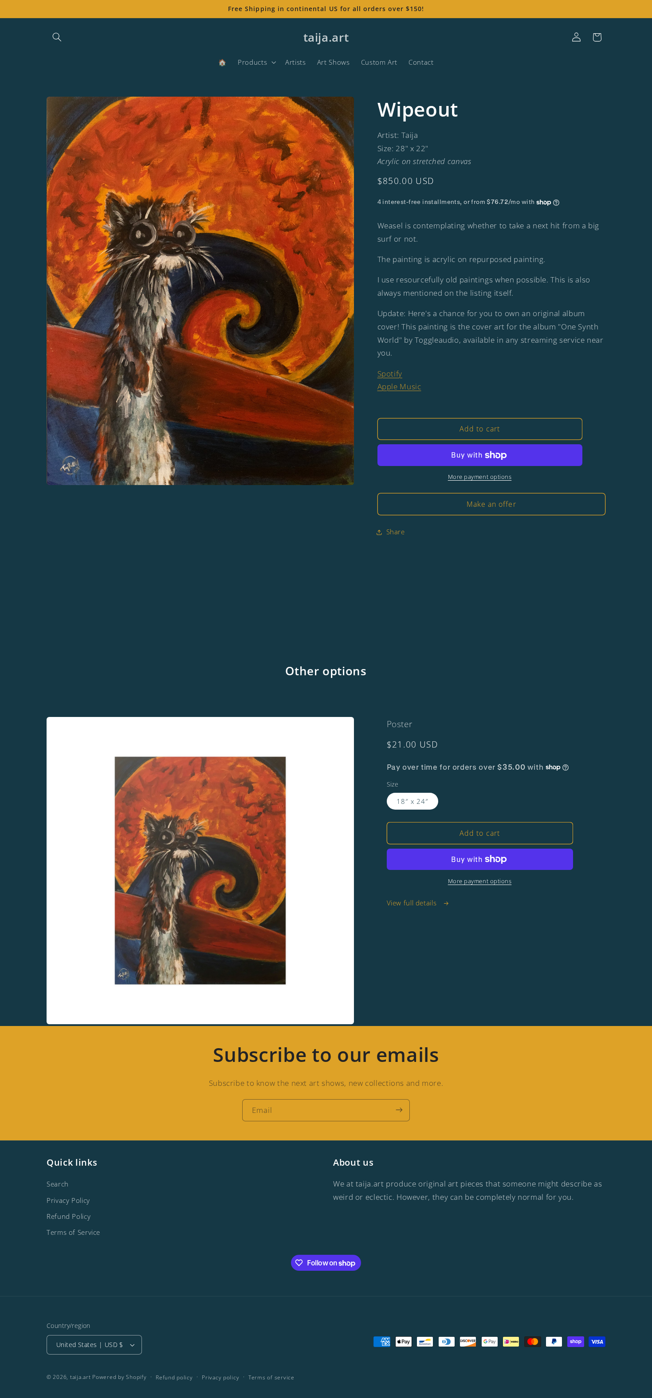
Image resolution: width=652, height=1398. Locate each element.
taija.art (80, 1377)
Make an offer (491, 504)
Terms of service (271, 1377)
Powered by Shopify (119, 1377)
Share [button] (395, 532)
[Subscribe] (399, 1110)
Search (58, 1183)
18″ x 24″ (412, 801)
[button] (57, 37)
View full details (413, 902)
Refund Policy (68, 1216)
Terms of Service (73, 1232)
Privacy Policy (68, 1200)
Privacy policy (220, 1377)
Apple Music (399, 386)
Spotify (389, 373)
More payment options (480, 477)
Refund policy (174, 1377)
